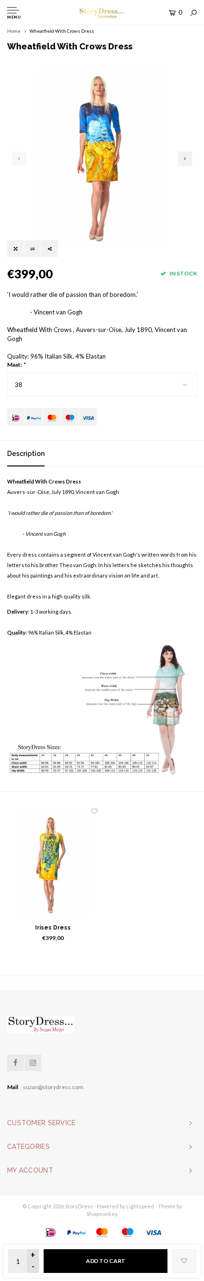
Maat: (16, 364)
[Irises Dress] (53, 864)
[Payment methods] (16, 417)
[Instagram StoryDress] (33, 1062)
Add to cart (106, 1260)
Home (13, 31)
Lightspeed (140, 1206)
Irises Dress (53, 927)
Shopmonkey (102, 1214)
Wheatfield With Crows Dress (61, 31)
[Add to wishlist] (184, 1261)
